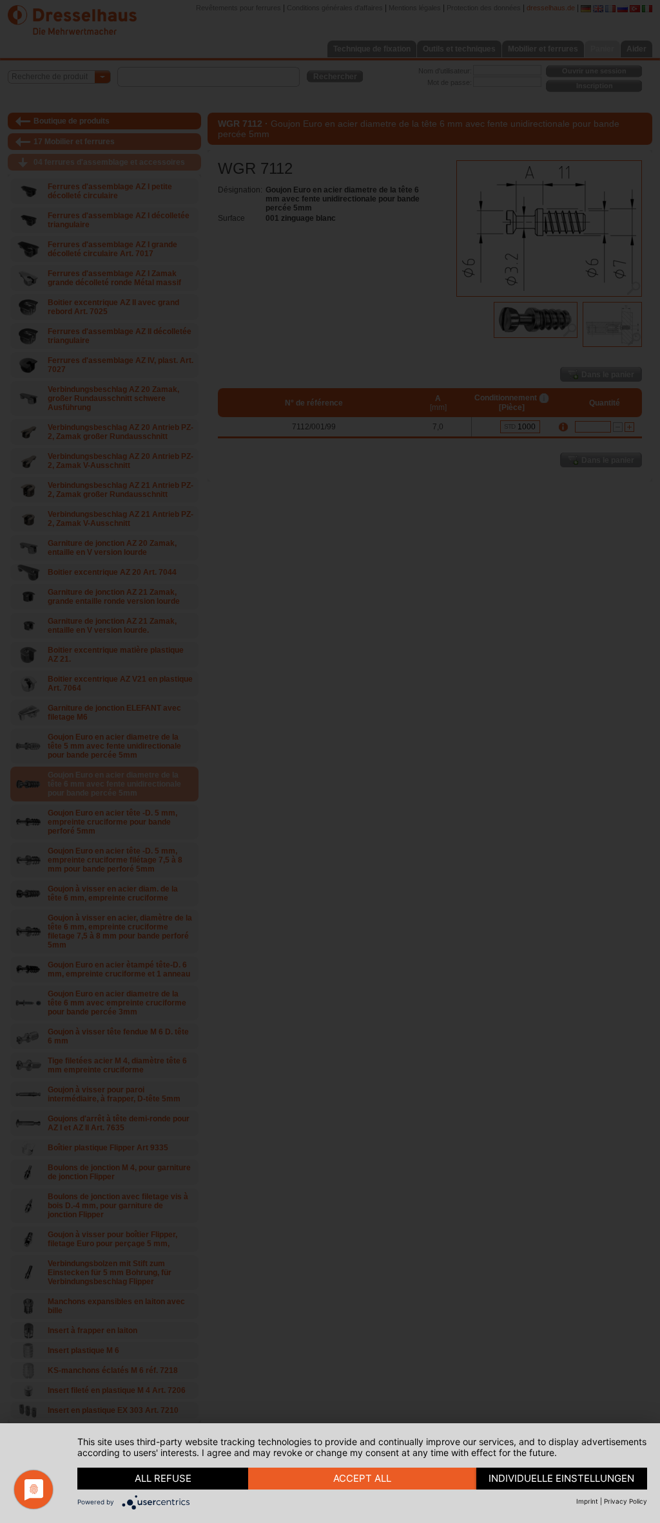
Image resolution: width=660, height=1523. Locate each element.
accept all (362, 1478)
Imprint (587, 1501)
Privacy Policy (625, 1501)
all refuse (163, 1478)
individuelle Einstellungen (561, 1478)
